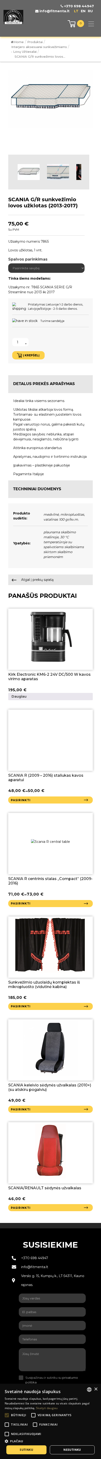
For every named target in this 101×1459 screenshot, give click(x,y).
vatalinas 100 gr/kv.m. (61, 519)
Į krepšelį (31, 355)
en (83, 11)
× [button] (95, 1389)
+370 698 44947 (78, 6)
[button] (50, 1441)
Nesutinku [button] (72, 1450)
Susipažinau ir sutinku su (51, 1380)
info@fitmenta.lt (54, 11)
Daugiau (19, 696)
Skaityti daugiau (47, 1408)
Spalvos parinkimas (27, 259)
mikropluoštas (72, 514)
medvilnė (51, 514)
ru (90, 11)
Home (19, 42)
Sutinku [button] (26, 1450)
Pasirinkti (21, 800)
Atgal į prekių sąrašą (37, 580)
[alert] (50, 1421)
